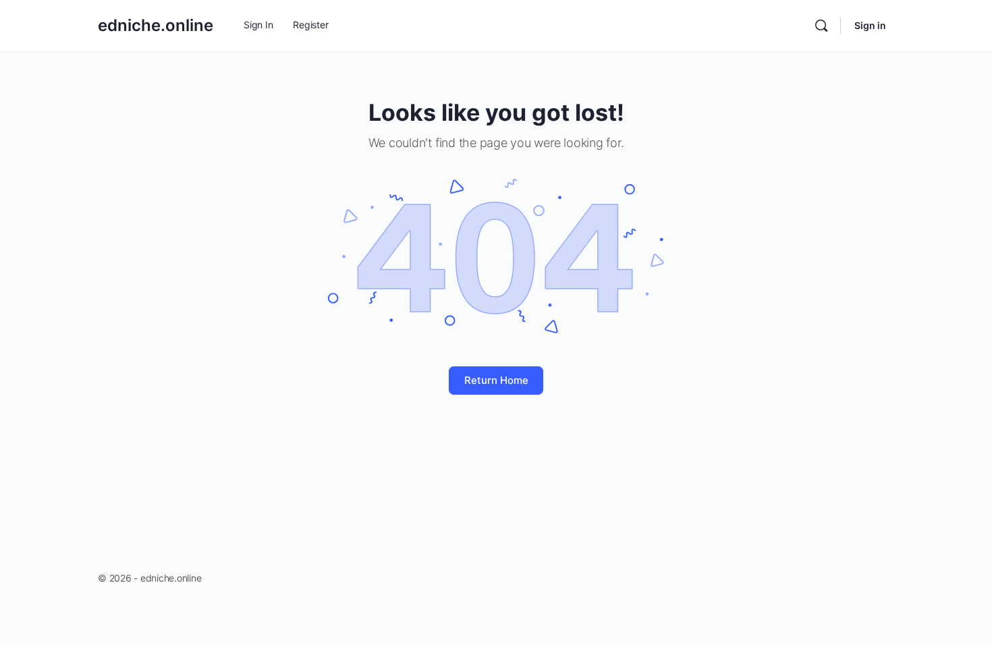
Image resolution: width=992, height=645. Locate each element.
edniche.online (155, 25)
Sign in (870, 25)
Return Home (496, 380)
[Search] (821, 26)
